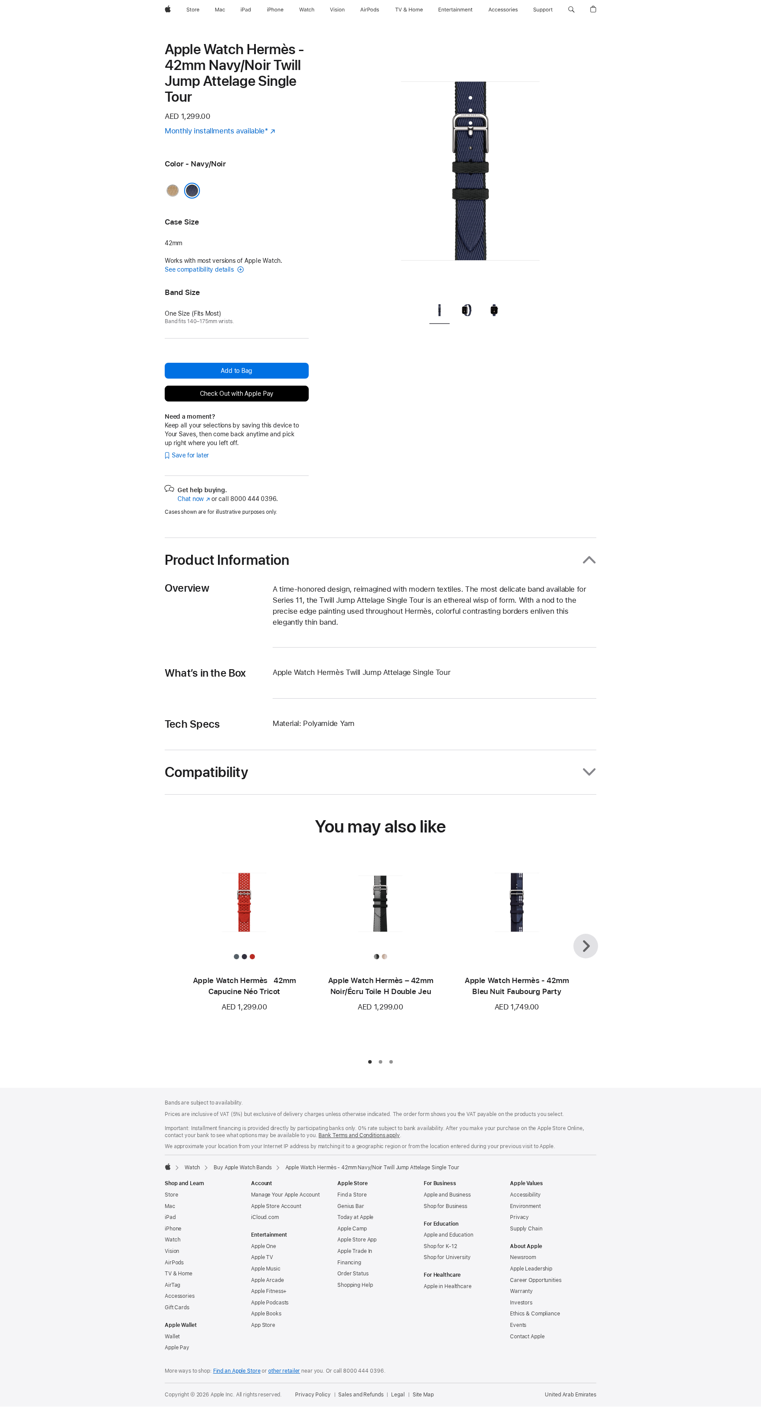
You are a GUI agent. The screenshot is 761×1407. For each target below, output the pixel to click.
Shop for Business (445, 1206)
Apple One (263, 1246)
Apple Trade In (354, 1251)
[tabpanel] (470, 167)
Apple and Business (447, 1195)
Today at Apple (355, 1217)
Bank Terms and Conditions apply (358, 1135)
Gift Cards (177, 1307)
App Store (263, 1325)
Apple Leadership (531, 1269)
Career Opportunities (536, 1280)
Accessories (180, 1296)
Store (171, 1195)
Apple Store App (357, 1240)
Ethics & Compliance (535, 1314)
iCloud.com (265, 1217)
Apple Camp (352, 1229)
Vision (172, 1251)
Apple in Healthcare (448, 1286)
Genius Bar (350, 1206)
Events (518, 1325)
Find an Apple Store (237, 1371)
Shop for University (447, 1257)
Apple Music (266, 1269)
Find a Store (352, 1195)
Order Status (353, 1274)
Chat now (193, 498)
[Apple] (168, 1167)
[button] (571, 9)
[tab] (439, 311)
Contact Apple (527, 1336)
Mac (170, 1206)
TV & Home (178, 1274)
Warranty (521, 1291)
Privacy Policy (312, 1395)
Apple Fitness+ (269, 1291)
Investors (521, 1303)
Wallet (172, 1336)
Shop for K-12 (440, 1246)
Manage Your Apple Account (285, 1195)
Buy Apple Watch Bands (242, 1167)
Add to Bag (236, 370)
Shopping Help (355, 1285)
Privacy (519, 1217)
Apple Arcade (267, 1280)
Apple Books (266, 1314)
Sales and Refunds (360, 1395)
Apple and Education (448, 1235)
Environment (525, 1206)
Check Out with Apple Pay (237, 393)
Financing (349, 1263)
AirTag (172, 1285)
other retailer (284, 1371)
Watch (192, 1167)
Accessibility (525, 1195)
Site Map (423, 1395)
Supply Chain (526, 1229)
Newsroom (523, 1257)
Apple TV (262, 1257)
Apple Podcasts (269, 1303)
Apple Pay (177, 1347)
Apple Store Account (276, 1206)
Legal (397, 1395)
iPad (170, 1217)
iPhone (173, 1229)
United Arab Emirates (570, 1395)
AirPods (174, 1263)
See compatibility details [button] (200, 269)
